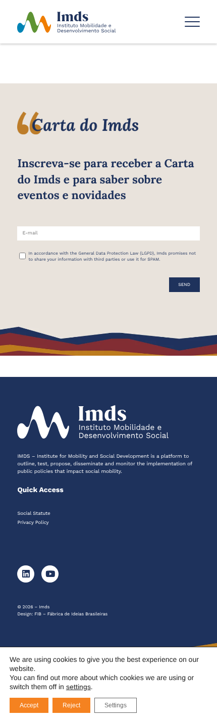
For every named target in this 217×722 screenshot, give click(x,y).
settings (78, 687)
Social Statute (33, 513)
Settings (115, 705)
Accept (29, 705)
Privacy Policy (32, 522)
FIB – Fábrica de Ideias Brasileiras (70, 614)
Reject (71, 705)
